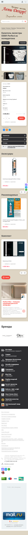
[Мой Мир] (10, 130)
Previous (2, 76)
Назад (7, 277)
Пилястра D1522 (7, 261)
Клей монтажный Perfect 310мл (11, 179)
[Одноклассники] (7, 130)
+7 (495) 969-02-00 (10, 461)
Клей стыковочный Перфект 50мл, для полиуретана (14, 220)
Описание (5, 139)
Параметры (6, 135)
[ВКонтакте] (4, 130)
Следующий (22, 42)
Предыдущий (6, 42)
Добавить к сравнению (10, 122)
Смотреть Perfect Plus (23, 311)
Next (26, 76)
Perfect (4, 88)
